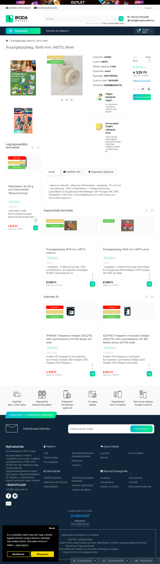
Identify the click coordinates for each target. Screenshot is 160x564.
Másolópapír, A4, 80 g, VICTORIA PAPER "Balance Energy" (21, 190)
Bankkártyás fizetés (47, 8)
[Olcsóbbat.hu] (80, 524)
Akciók (104, 457)
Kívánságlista (51, 462)
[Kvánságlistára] (30, 183)
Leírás (51, 171)
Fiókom (148, 8)
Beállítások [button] (18, 554)
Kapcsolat (77, 460)
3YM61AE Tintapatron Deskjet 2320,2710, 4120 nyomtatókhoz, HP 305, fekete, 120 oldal (69, 339)
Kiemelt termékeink (57, 30)
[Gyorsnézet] (16, 183)
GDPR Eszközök (52, 477)
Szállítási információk (19, 8)
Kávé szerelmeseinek (140, 486)
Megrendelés (51, 457)
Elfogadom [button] (42, 554)
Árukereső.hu (80, 521)
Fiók (46, 453)
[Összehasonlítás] (23, 183)
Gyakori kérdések (81, 489)
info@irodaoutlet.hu (142, 20)
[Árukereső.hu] (80, 514)
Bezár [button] (52, 528)
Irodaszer (105, 477)
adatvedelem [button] (21, 545)
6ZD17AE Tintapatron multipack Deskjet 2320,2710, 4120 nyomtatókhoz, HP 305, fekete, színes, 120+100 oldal (126, 339)
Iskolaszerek (107, 482)
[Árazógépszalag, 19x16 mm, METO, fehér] (67, 75)
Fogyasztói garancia (101, 171)
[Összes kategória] (115, 18)
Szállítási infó (72, 171)
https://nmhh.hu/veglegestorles (80, 552)
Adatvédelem (51, 486)
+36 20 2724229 (139, 16)
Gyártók (104, 453)
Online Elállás (136, 453)
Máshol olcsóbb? (142, 80)
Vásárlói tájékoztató (82, 485)
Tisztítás (133, 482)
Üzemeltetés (135, 477)
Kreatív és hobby (109, 486)
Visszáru (76, 465)
